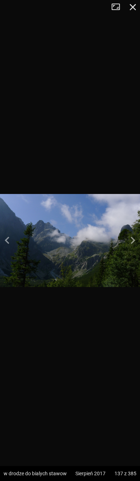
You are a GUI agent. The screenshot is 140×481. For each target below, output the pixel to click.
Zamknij (133, 7)
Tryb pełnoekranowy (118, 7)
